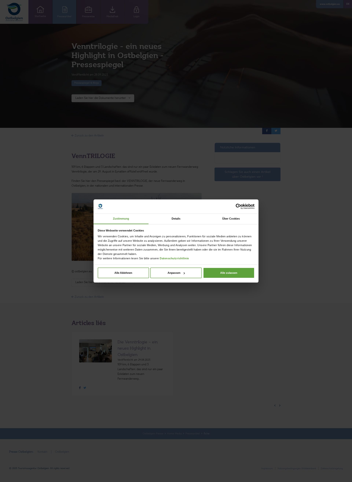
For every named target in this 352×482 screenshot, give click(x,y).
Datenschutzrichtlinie (174, 258)
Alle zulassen (228, 272)
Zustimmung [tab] (121, 218)
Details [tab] (176, 218)
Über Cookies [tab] (231, 218)
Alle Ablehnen (123, 272)
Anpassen (174, 272)
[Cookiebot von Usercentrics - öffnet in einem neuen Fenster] (238, 206)
